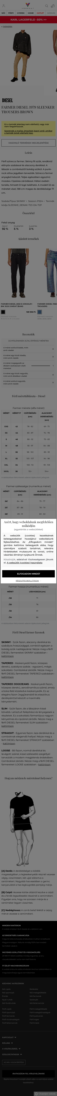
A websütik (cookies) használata (24, 562)
